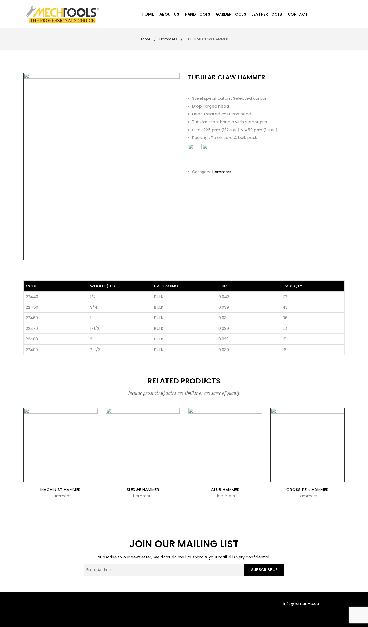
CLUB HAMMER (225, 489)
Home (145, 39)
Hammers (168, 39)
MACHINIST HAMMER (60, 489)
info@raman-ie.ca (301, 603)
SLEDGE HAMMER (143, 489)
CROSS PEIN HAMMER (307, 489)
